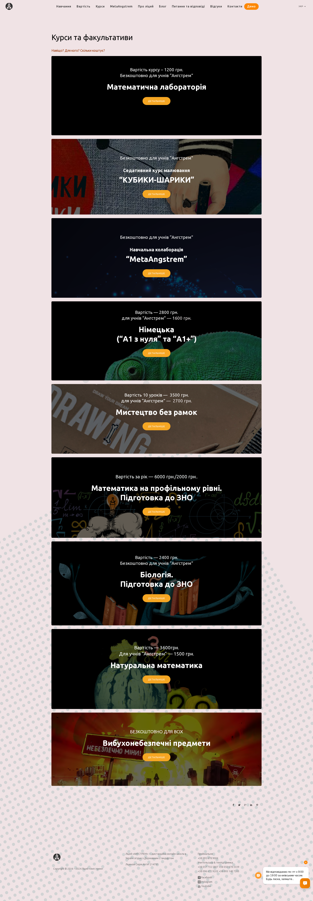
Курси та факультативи (92, 37)
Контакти (235, 6)
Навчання (63, 6)
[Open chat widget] (305, 883)
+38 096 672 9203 (208, 871)
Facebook (206, 877)
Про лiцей (146, 6)
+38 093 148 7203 (229, 871)
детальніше (156, 101)
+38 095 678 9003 (208, 858)
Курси (100, 6)
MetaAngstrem (121, 6)
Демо (251, 6)
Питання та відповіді (188, 6)
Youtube (206, 886)
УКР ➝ (302, 6)
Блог (162, 6)
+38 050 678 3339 (229, 866)
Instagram (206, 881)
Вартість (83, 6)
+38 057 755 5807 (208, 866)
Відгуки (216, 6)
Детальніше (156, 273)
